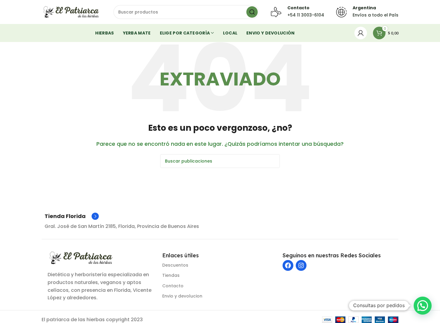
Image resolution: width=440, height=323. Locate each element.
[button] (423, 306)
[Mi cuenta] (360, 33)
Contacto (172, 286)
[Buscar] (252, 12)
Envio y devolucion (182, 296)
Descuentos (175, 265)
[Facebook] (288, 265)
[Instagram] (301, 265)
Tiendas (171, 275)
